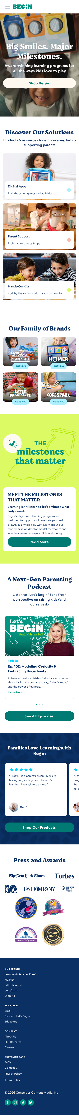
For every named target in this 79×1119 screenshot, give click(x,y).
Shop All (10, 995)
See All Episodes (39, 716)
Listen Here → (17, 692)
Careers (9, 1047)
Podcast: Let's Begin (17, 1016)
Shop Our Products (39, 827)
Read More (39, 542)
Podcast (13, 660)
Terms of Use (13, 1080)
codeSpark (11, 990)
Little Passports (14, 985)
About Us (10, 1036)
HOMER (10, 979)
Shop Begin (39, 83)
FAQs (8, 1062)
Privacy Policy (13, 1073)
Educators (11, 1021)
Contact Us (12, 1067)
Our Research (13, 1041)
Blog (8, 1010)
